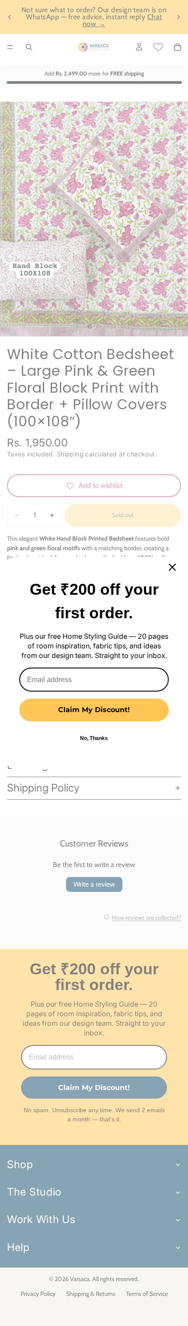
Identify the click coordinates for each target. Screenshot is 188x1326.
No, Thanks (94, 738)
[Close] (172, 567)
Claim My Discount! (94, 710)
